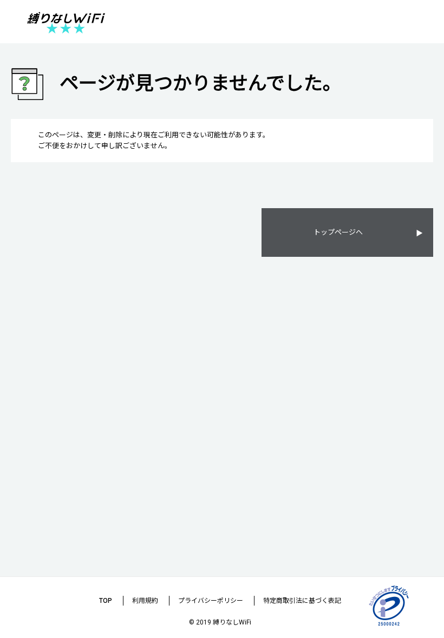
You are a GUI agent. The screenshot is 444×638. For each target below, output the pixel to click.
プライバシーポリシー (210, 600)
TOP (105, 600)
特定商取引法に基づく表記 (302, 600)
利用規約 (145, 600)
